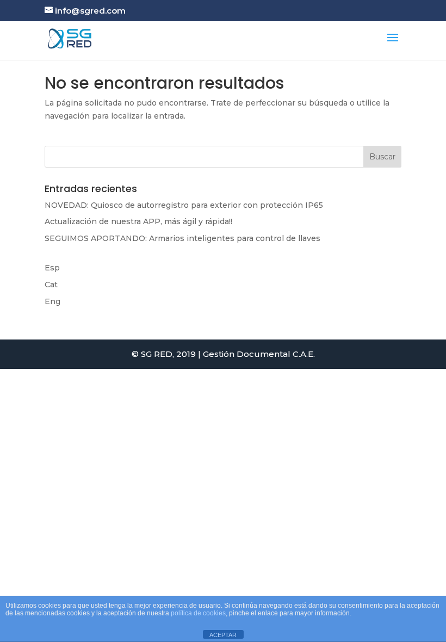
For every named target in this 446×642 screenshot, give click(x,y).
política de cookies (198, 613)
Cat (51, 284)
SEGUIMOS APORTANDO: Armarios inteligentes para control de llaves (182, 238)
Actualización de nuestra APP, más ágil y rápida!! (138, 221)
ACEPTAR (223, 635)
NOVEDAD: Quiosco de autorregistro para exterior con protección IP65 (184, 205)
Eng (52, 301)
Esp (52, 268)
